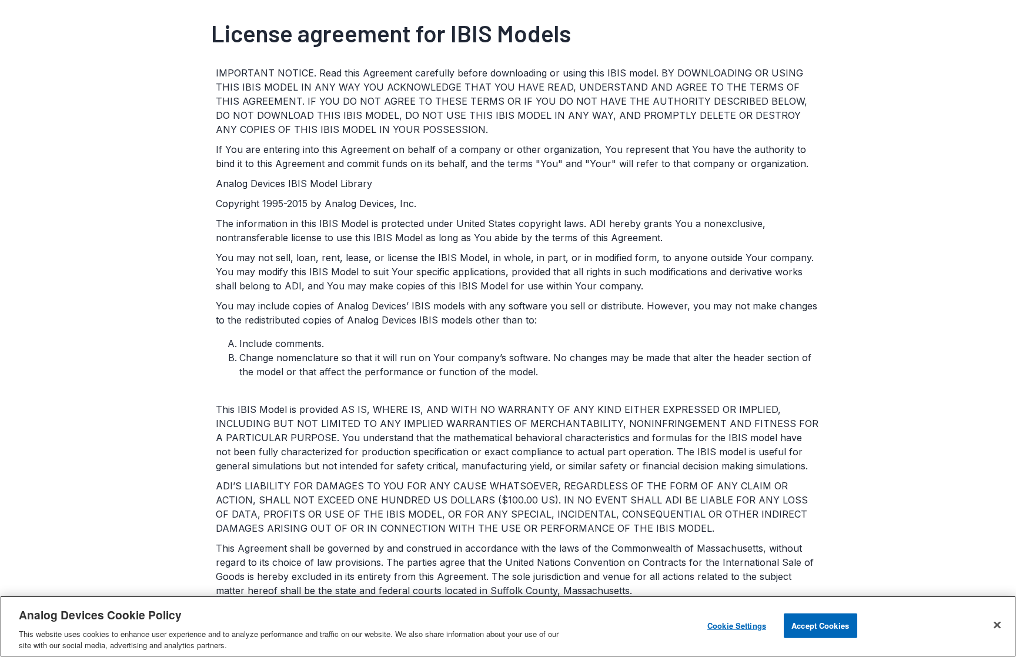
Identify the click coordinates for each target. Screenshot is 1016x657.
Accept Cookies (820, 625)
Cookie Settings (736, 625)
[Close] (997, 625)
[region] (508, 626)
